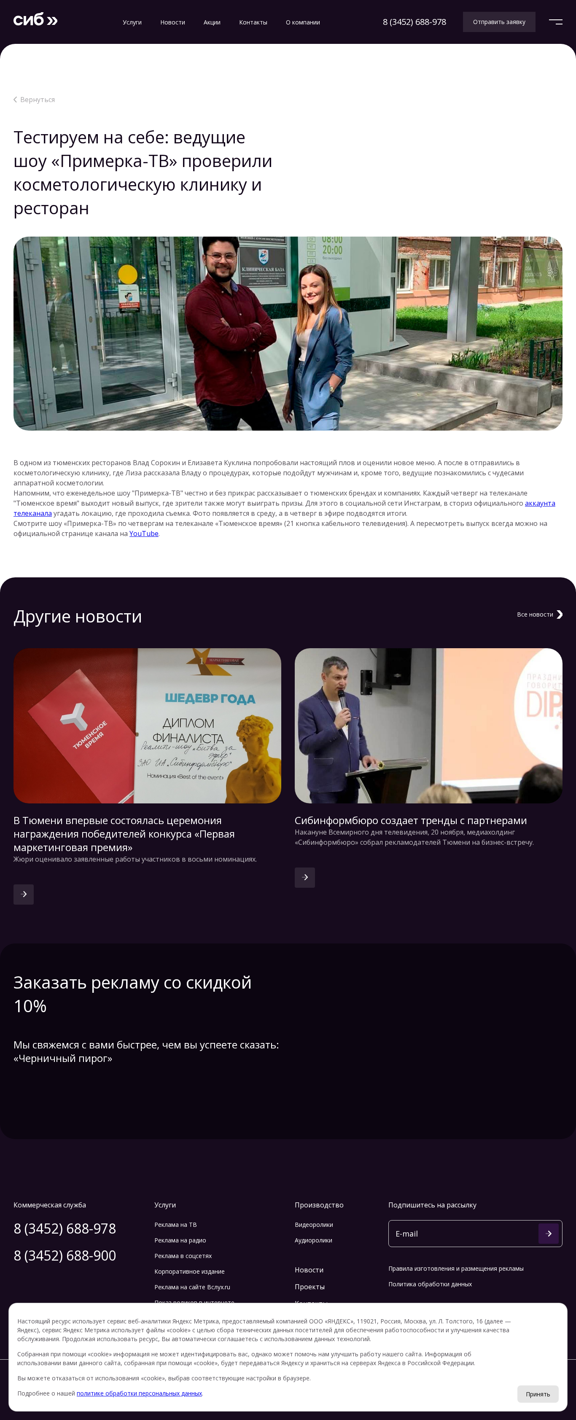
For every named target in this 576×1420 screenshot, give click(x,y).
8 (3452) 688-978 (414, 21)
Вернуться (37, 99)
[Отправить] (548, 1233)
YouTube (144, 533)
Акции (212, 22)
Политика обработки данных (430, 1284)
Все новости (535, 614)
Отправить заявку (499, 22)
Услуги (132, 22)
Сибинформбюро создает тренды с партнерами (411, 820)
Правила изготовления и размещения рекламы (456, 1268)
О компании (303, 22)
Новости (172, 22)
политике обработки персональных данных (139, 1393)
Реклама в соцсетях (183, 1256)
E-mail (407, 1232)
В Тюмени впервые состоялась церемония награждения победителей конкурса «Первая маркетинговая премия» (124, 834)
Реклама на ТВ (175, 1225)
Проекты (310, 1286)
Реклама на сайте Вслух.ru (192, 1287)
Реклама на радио (180, 1240)
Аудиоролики (313, 1240)
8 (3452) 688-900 (64, 1255)
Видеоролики (314, 1225)
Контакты (253, 22)
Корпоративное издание (189, 1271)
